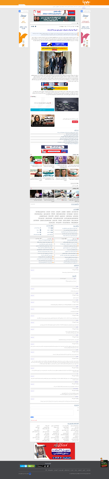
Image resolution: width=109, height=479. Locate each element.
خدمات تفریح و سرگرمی (35, 431)
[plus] (35, 26)
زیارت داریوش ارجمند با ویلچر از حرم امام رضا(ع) (44, 242)
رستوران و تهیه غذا (56, 431)
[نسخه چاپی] (31, 26)
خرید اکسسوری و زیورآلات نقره (40, 211)
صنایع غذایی (57, 436)
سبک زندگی (75, 6)
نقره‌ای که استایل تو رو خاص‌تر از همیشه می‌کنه (71, 135)
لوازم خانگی (37, 434)
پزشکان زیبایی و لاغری (75, 439)
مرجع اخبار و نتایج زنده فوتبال (60, 214)
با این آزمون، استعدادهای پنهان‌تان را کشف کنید (71, 140)
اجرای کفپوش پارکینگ (74, 222)
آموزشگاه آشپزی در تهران (55, 425)
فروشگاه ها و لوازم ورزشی (65, 434)
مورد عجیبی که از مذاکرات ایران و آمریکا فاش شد (69, 228)
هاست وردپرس (54, 220)
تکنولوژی (57, 6)
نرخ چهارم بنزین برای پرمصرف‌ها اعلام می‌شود (45, 260)
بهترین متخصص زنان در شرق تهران (45, 220)
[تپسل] (31, 96)
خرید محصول (75, 121)
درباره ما (76, 470)
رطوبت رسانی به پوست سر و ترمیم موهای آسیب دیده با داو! (69, 139)
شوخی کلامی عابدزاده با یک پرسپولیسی (71, 251)
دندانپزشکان (76, 436)
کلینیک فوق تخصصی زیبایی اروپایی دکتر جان (71, 218)
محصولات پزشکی (66, 427)
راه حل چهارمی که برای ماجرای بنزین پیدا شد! (70, 262)
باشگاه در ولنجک (50, 216)
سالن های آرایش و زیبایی (74, 425)
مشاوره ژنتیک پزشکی (49, 218)
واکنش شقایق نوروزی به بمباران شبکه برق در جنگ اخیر (68, 255)
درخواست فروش (42, 110)
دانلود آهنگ (53, 214)
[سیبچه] (46, 466)
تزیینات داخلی (47, 436)
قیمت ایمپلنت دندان (75, 211)
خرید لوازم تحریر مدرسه (66, 222)
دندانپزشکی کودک (75, 437)
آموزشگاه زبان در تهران (65, 437)
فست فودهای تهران (56, 433)
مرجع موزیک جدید (69, 214)
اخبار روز (84, 6)
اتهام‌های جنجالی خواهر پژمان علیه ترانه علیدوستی (44, 259)
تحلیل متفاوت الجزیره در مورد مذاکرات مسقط (70, 235)
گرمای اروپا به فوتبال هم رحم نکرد (72, 240)
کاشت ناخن (76, 427)
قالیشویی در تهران (46, 439)
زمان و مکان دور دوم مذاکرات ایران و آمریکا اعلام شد (69, 232)
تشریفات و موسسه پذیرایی (55, 437)
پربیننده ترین (49, 238)
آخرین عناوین (74, 238)
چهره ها (72, 6)
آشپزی (69, 6)
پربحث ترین (37, 238)
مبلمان (48, 430)
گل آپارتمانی (57, 216)
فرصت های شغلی (67, 470)
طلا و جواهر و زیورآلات (45, 428)
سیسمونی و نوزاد (36, 430)
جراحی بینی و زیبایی (75, 440)
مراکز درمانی (76, 431)
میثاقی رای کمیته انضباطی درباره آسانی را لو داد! (45, 247)
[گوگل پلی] (38, 466)
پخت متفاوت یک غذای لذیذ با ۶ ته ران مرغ (45, 240)
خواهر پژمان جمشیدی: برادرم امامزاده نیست (45, 244)
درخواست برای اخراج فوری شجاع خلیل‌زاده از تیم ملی (44, 246)
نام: (77, 407)
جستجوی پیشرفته (50, 470)
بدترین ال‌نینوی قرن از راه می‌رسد (72, 249)
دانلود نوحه (60, 220)
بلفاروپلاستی (63, 211)
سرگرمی (54, 6)
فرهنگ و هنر (62, 6)
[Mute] (57, 110)
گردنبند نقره (48, 211)
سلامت (66, 6)
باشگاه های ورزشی (66, 433)
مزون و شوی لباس (46, 427)
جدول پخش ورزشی (37, 234)
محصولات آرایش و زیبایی (74, 430)
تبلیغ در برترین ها (61, 470)
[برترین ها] (86, 2)
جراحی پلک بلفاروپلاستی (43, 216)
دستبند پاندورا (76, 214)
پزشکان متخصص (75, 433)
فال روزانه (38, 232)
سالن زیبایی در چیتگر (75, 220)
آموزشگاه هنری (66, 440)
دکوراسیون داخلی (46, 434)
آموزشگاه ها (67, 436)
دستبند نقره (53, 211)
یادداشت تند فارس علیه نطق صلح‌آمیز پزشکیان (70, 242)
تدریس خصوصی (56, 427)
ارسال (32, 417)
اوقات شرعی (49, 234)
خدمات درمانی (66, 428)
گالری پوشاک (47, 425)
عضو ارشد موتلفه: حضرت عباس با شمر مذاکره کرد (69, 233)
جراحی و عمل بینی (52, 222)
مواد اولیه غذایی (75, 216)
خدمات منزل (37, 436)
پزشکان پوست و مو (66, 425)
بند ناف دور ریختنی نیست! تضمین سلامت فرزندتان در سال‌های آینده (67, 142)
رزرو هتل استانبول (69, 216)
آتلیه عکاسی (57, 440)
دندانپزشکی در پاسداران (66, 220)
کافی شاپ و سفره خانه (55, 434)
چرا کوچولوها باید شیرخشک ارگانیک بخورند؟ (71, 143)
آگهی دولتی (55, 470)
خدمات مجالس (56, 439)
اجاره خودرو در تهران (47, 214)
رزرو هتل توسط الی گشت (38, 214)
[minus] (33, 26)
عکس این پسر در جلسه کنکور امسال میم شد (45, 262)
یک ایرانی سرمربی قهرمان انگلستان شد (71, 259)
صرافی (38, 428)
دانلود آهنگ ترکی (36, 220)
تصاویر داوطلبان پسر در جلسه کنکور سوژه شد (45, 257)
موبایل (38, 433)
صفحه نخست (88, 6)
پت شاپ (67, 431)
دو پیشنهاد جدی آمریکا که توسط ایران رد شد (70, 230)
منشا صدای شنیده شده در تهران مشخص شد (70, 261)
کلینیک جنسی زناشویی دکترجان (58, 218)
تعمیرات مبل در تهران (46, 431)
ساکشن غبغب (58, 211)
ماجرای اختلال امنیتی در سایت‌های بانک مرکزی (70, 247)
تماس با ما (72, 470)
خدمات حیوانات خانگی (65, 430)
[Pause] (56, 110)
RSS (46, 470)
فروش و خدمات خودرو (36, 437)
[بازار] (31, 466)
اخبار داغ (63, 238)
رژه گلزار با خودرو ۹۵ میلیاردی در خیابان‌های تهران (44, 249)
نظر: (77, 410)
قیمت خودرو (49, 230)
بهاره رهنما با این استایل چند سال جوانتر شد (70, 246)
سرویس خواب (47, 433)
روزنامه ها (49, 228)
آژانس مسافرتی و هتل (45, 440)
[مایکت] (23, 466)
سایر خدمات (37, 439)
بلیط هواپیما (68, 211)
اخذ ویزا (38, 425)
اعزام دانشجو (37, 427)
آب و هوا (38, 230)
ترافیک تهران (49, 232)
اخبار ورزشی (80, 6)
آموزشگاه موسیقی (66, 439)
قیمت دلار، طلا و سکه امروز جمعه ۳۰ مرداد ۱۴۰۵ (45, 251)
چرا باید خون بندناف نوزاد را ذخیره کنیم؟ (72, 134)
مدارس (58, 428)
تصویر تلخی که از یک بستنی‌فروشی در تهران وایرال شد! (68, 244)
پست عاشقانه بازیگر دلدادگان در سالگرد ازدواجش (69, 253)
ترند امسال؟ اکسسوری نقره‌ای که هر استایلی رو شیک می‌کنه (69, 138)
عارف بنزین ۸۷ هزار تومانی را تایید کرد (46, 255)
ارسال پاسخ (32, 270)
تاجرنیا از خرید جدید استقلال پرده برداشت (71, 257)
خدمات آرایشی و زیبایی (74, 428)
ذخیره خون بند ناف (41, 218)
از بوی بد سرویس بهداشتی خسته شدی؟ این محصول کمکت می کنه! (68, 132)
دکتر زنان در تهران (75, 434)
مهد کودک (57, 430)
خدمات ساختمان (46, 437)
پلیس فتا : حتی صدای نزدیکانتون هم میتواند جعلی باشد (69, 136)
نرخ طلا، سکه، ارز (37, 228)
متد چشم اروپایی (62, 216)
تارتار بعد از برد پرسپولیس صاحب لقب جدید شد (45, 253)
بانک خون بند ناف (58, 222)
